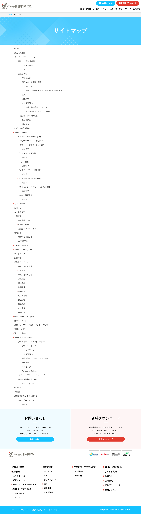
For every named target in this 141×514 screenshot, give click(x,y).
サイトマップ (19, 254)
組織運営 (25, 99)
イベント (25, 70)
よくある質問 (19, 212)
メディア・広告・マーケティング (31, 375)
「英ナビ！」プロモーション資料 (31, 145)
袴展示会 (25, 124)
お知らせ (17, 208)
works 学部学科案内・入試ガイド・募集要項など (46, 91)
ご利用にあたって (21, 245)
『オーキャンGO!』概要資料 (29, 178)
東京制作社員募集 (25, 237)
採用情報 (17, 233)
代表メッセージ (24, 224)
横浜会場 (21, 283)
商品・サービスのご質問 (24, 317)
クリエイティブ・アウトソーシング (32, 342)
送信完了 (25, 149)
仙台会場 (21, 308)
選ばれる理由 (85, 9)
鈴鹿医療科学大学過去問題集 (25, 396)
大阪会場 (21, 300)
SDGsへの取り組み (22, 128)
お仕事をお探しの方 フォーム (38, 111)
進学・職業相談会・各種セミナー (31, 379)
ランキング (26, 367)
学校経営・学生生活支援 (28, 116)
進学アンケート (20, 321)
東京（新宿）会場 (25, 266)
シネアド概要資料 (25, 195)
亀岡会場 (21, 312)
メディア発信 (27, 65)
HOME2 (17, 388)
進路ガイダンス (28, 383)
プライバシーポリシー (23, 250)
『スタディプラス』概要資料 (29, 170)
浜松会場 (21, 291)
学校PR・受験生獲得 (26, 61)
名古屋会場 (22, 296)
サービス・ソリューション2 (25, 337)
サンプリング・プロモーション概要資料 (34, 187)
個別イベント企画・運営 (31, 82)
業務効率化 (22, 74)
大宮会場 (21, 270)
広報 (24, 95)
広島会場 (21, 304)
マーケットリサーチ (123, 9)
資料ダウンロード (129, 3)
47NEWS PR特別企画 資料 (29, 137)
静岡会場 (21, 287)
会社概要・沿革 (24, 220)
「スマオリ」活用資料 (27, 153)
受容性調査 (26, 120)
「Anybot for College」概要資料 (30, 141)
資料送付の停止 (20, 329)
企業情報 (136, 9)
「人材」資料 (23, 162)
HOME (17, 49)
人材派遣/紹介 (27, 103)
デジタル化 (26, 78)
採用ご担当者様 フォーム (36, 107)
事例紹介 (17, 392)
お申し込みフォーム (26, 400)
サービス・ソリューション (103, 9)
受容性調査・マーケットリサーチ (35, 358)
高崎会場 (21, 279)
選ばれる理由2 (20, 333)
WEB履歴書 (23, 241)
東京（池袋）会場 (25, 275)
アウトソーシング (29, 346)
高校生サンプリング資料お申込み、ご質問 (31, 325)
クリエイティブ (28, 86)
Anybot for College (29, 371)
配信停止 (17, 258)
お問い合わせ (107, 3)
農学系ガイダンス (21, 262)
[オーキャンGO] (116, 454)
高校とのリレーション (27, 229)
